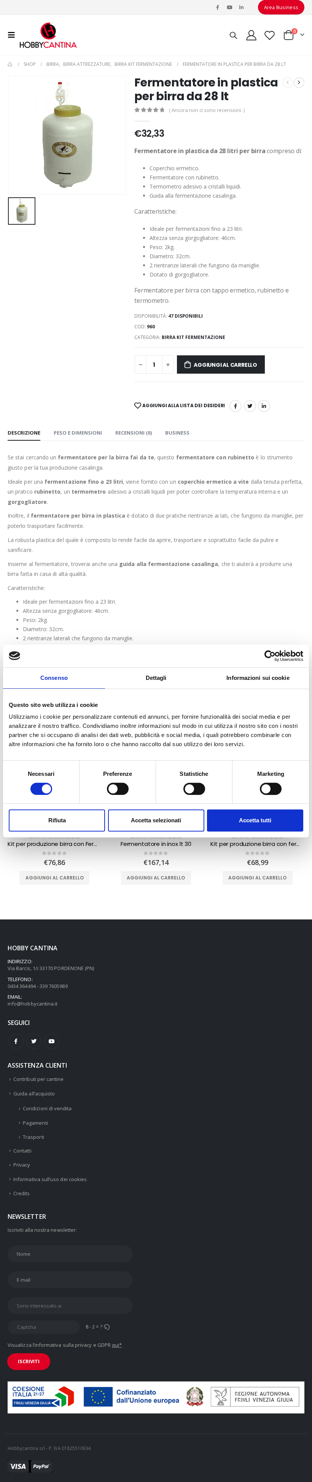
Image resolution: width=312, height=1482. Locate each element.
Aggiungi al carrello (225, 365)
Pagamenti (35, 1122)
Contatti (22, 1150)
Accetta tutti (255, 820)
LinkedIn (264, 406)
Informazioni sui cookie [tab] (257, 678)
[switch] (118, 789)
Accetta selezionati (156, 820)
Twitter (33, 1041)
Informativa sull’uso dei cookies (50, 1179)
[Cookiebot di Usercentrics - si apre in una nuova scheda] (270, 656)
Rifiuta (57, 820)
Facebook (235, 406)
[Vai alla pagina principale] (10, 64)
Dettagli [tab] (156, 678)
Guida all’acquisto (34, 1093)
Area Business (281, 7)
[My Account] (251, 35)
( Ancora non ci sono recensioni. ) (207, 110)
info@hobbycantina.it (32, 1003)
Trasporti (33, 1136)
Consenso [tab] (54, 678)
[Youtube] (229, 7)
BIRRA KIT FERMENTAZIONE (193, 337)
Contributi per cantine (38, 1079)
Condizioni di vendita (47, 1108)
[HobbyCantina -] (48, 35)
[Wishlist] (270, 35)
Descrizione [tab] (24, 432)
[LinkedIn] (242, 7)
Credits (21, 1193)
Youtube (51, 1041)
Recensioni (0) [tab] (133, 432)
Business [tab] (177, 432)
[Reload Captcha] (106, 1326)
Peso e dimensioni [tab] (78, 432)
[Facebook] (218, 7)
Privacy (21, 1164)
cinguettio (250, 406)
